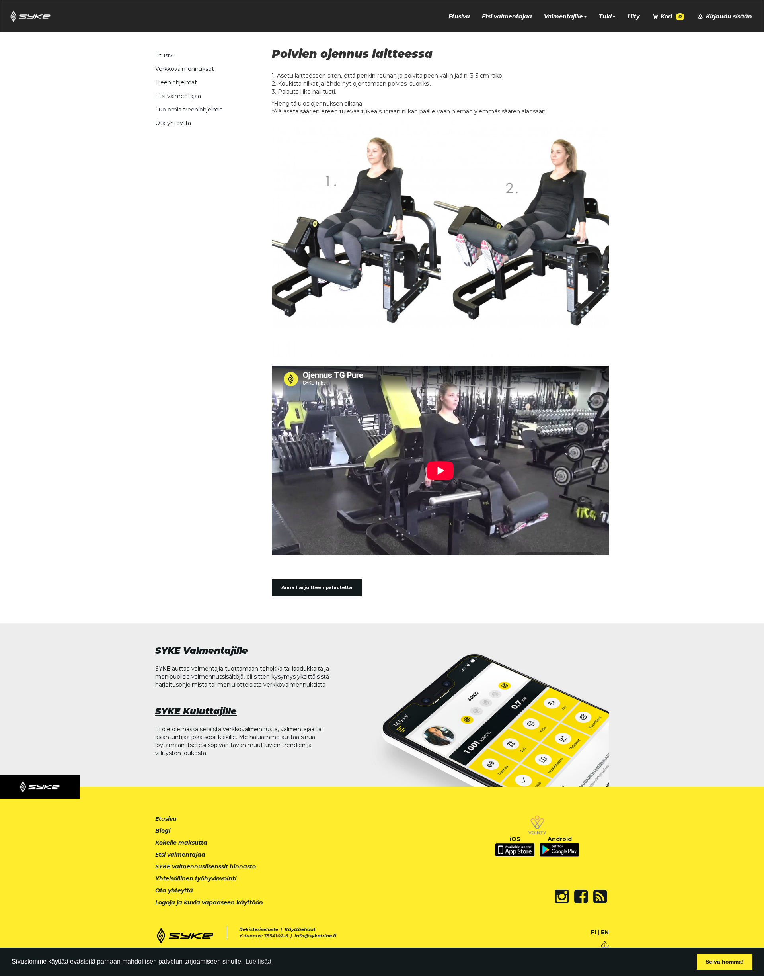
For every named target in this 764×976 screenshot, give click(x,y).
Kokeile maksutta (181, 842)
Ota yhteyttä (173, 123)
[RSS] (600, 896)
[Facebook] (581, 896)
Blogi (162, 830)
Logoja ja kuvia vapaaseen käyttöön (209, 902)
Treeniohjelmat (176, 82)
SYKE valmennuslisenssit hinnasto (205, 866)
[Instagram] (562, 896)
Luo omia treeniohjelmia (189, 109)
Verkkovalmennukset (184, 68)
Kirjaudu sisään (728, 16)
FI (593, 932)
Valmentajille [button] (563, 16)
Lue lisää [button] (258, 961)
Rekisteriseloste (258, 929)
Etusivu (459, 16)
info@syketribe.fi (315, 936)
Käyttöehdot (300, 929)
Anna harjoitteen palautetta (316, 587)
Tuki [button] (605, 16)
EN (605, 932)
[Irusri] (605, 944)
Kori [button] (670, 16)
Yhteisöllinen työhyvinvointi (195, 878)
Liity (633, 16)
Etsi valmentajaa (507, 16)
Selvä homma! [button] (725, 961)
